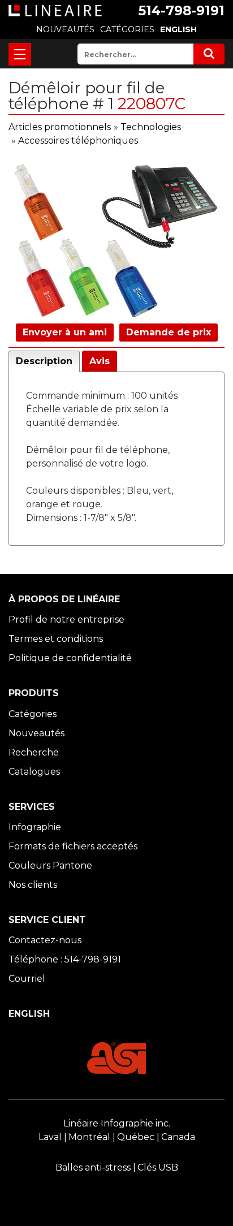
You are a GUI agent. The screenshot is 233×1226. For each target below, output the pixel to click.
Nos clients (32, 884)
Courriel (26, 978)
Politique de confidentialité (70, 658)
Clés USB (157, 1167)
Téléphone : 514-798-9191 (64, 959)
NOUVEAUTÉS (65, 29)
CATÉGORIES (127, 29)
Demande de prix (168, 332)
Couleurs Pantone (50, 865)
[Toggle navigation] (19, 54)
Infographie (34, 827)
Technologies (150, 127)
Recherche (33, 752)
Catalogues (34, 771)
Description (44, 361)
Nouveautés (36, 733)
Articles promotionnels (59, 127)
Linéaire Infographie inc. (116, 1123)
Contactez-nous (44, 940)
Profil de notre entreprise (66, 619)
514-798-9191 (182, 11)
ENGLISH (178, 29)
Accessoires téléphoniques (78, 140)
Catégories (32, 714)
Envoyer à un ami (65, 332)
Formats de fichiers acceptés (72, 846)
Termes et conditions (55, 638)
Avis (99, 361)
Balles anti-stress (93, 1167)
